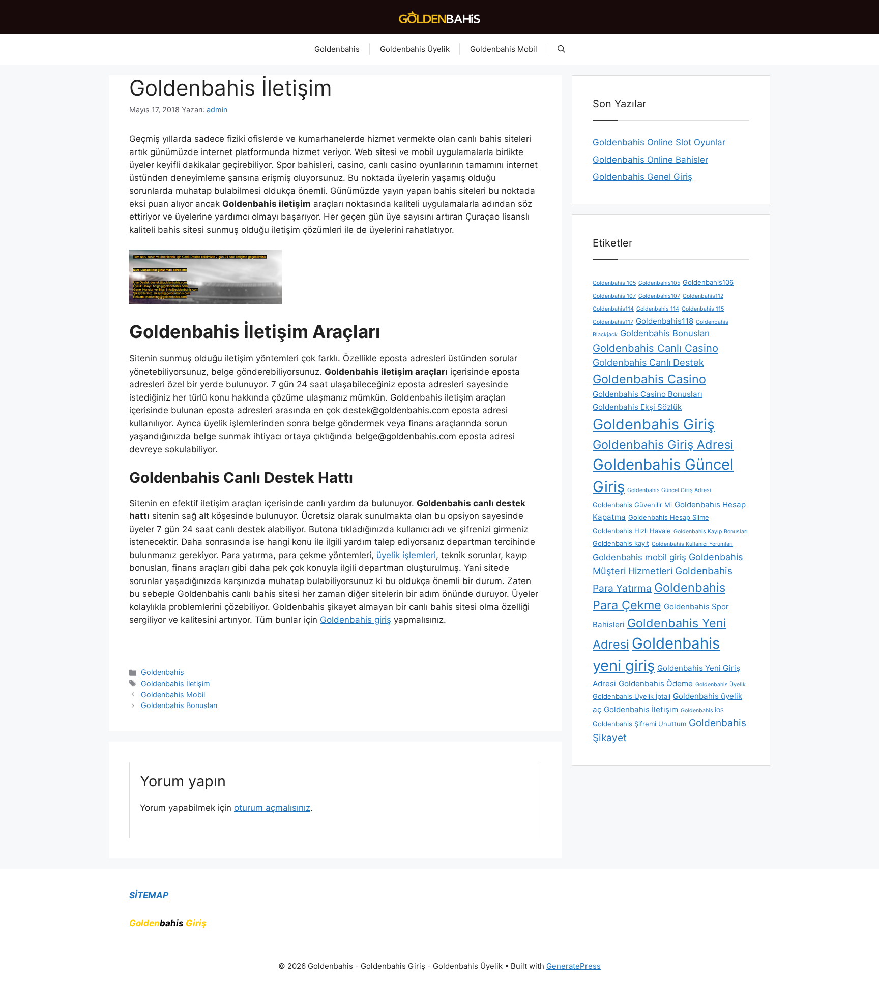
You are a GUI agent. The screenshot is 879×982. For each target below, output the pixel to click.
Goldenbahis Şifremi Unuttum (639, 724)
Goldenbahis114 (613, 308)
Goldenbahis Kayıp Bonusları (710, 531)
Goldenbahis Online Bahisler (650, 160)
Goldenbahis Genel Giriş (642, 177)
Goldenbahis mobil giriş (639, 557)
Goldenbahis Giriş (654, 424)
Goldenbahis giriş (355, 620)
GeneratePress (573, 966)
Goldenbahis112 (703, 296)
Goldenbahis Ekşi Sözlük (637, 407)
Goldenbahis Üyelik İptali (631, 696)
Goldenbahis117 (613, 322)
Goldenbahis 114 (657, 308)
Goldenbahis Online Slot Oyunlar (659, 142)
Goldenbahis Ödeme (656, 683)
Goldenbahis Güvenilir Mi (632, 505)
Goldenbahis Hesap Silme (668, 517)
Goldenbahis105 (659, 283)
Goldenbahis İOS (702, 710)
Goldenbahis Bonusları (179, 705)
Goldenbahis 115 (703, 308)
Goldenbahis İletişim (175, 683)
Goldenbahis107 (659, 296)
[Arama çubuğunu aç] (561, 49)
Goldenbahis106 (708, 282)
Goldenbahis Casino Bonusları (647, 394)
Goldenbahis (337, 49)
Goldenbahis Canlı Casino (655, 348)
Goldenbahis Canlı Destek (648, 362)
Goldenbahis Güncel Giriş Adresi (669, 490)
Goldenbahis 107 (614, 296)
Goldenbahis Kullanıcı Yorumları (692, 544)
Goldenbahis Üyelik (415, 49)
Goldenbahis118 (664, 321)
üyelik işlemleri (406, 555)
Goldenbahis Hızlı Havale (632, 531)
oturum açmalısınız (272, 808)
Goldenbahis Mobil (503, 49)
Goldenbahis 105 (614, 283)
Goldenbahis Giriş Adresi (663, 444)
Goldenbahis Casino (649, 379)
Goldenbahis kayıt (621, 543)
